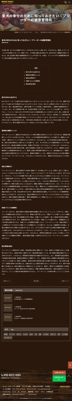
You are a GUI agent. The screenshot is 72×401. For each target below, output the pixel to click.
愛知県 (5, 334)
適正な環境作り (31, 78)
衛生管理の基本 (31, 84)
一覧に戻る (36, 281)
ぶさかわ (25, 334)
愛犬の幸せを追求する (33, 72)
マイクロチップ (8, 337)
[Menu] (69, 2)
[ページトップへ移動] (69, 376)
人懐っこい (53, 334)
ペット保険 (64, 334)
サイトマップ (33, 394)
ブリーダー (12, 334)
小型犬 (31, 334)
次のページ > (65, 281)
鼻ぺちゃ (19, 334)
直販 (40, 334)
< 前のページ (6, 281)
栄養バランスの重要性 (33, 81)
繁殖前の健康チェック (33, 75)
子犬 (36, 334)
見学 (59, 334)
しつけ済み (45, 334)
